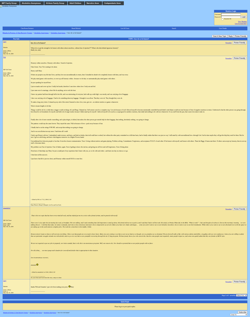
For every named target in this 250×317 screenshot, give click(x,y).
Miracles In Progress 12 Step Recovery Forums (17, 33)
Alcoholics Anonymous (41, 33)
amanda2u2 (6, 208)
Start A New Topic (219, 36)
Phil (4, 57)
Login (244, 17)
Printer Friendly (240, 36)
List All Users (125, 28)
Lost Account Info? (241, 23)
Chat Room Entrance (27, 28)
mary (4, 42)
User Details (223, 28)
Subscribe (242, 312)
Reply (231, 36)
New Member (242, 22)
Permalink (229, 42)
